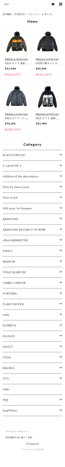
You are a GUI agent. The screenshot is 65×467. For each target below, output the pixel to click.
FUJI (5, 400)
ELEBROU (9, 325)
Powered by (28, 449)
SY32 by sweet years (16, 187)
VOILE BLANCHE (14, 272)
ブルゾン (33, 14)
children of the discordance (21, 176)
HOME (7, 14)
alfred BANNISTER (15, 240)
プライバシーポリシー (17, 431)
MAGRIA (8, 368)
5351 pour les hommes (17, 208)
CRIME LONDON (14, 283)
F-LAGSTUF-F (12, 165)
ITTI (6, 378)
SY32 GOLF (10, 197)
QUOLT (8, 346)
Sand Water (10, 410)
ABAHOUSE (10, 219)
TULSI (7, 357)
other (6, 389)
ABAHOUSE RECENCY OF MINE (24, 229)
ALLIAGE (9, 336)
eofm (6, 314)
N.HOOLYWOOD (14, 155)
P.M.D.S (20, 14)
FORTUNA (10, 293)
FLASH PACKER (13, 304)
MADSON (9, 261)
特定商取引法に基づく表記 (19, 437)
